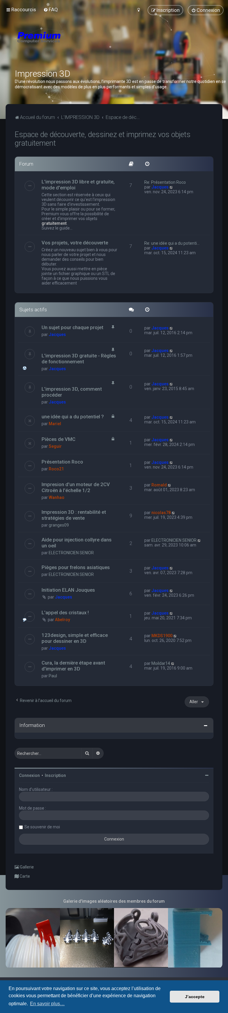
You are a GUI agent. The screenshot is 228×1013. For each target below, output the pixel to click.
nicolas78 (161, 512)
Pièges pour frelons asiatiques (76, 567)
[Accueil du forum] (74, 44)
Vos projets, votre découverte (75, 243)
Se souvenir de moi (42, 826)
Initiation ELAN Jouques (68, 590)
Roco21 (56, 469)
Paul (53, 675)
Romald (159, 485)
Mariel (55, 423)
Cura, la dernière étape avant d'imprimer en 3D (73, 666)
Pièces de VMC (58, 439)
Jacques (160, 187)
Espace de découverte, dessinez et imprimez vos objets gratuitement (103, 138)
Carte (24, 876)
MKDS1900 (161, 635)
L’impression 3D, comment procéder (72, 392)
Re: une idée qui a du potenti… (172, 243)
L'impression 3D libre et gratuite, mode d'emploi (78, 185)
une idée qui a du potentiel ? (73, 417)
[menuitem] (50, 9)
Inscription (55, 775)
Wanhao (56, 497)
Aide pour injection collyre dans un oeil (77, 543)
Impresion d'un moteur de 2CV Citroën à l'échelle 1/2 (76, 487)
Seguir (55, 446)
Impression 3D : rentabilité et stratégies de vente (74, 515)
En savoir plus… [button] (47, 1003)
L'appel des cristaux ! (65, 612)
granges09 (59, 525)
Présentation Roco (62, 462)
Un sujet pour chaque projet (72, 327)
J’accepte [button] (195, 996)
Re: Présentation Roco (165, 182)
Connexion (29, 775)
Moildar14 (160, 663)
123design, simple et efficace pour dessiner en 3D (75, 638)
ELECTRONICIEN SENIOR (71, 552)
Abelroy (62, 619)
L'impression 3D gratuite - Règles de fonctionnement (79, 359)
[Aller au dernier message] (171, 328)
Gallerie (26, 867)
